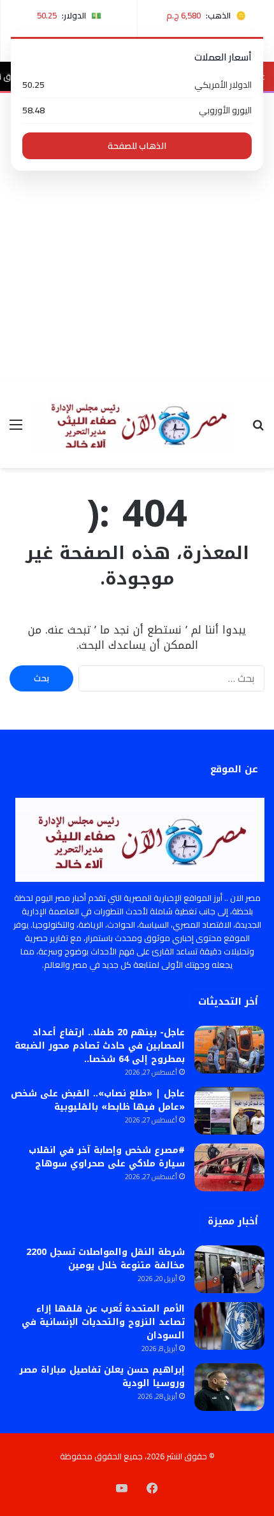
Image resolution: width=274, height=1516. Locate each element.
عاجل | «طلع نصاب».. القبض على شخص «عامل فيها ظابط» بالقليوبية (98, 1100)
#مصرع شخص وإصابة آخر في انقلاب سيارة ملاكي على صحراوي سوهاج (107, 1157)
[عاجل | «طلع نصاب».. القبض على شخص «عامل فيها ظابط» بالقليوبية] (229, 1111)
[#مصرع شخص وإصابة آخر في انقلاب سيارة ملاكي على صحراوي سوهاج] (229, 1167)
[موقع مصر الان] (137, 423)
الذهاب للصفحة (137, 146)
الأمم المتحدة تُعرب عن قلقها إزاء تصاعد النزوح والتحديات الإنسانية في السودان (103, 1322)
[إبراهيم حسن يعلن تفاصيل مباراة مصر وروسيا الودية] (229, 1387)
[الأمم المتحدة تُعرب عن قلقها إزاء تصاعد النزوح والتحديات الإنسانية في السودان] (229, 1326)
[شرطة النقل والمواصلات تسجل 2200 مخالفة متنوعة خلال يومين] (229, 1269)
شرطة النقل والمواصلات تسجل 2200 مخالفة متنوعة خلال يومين (105, 1258)
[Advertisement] (137, 236)
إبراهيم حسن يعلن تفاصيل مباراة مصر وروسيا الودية (102, 1376)
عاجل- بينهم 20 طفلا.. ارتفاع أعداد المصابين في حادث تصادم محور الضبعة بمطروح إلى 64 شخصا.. (100, 1046)
